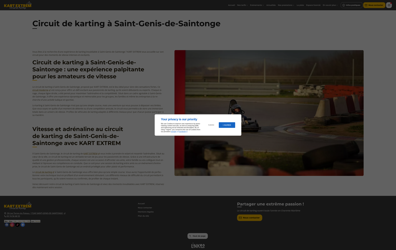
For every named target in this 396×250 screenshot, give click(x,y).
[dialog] (198, 125)
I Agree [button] (227, 125)
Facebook (182, 131)
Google (173, 131)
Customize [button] (211, 125)
